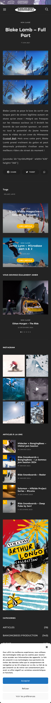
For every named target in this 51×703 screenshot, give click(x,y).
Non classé (25, 22)
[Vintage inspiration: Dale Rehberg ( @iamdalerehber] (37, 389)
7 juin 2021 (25, 43)
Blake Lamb (10, 194)
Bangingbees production (20, 635)
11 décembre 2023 (25, 509)
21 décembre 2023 (25, 494)
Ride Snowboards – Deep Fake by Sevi (31, 504)
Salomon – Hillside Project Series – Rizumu (32, 489)
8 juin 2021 (25, 254)
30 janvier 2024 (24, 449)
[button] (46, 646)
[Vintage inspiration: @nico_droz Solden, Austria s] (14, 389)
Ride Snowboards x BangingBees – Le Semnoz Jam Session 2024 (32, 460)
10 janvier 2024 (24, 478)
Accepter (25, 680)
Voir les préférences (25, 696)
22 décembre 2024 (25, 327)
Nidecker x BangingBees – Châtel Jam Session (32, 444)
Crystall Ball (9, 138)
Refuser (25, 688)
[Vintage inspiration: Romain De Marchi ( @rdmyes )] (14, 366)
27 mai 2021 (25, 219)
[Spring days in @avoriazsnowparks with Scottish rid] (14, 412)
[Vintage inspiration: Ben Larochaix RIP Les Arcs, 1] (37, 412)
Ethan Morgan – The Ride (25, 323)
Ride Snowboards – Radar (32, 474)
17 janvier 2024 (24, 466)
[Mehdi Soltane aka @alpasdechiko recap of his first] (37, 366)
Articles (9, 627)
